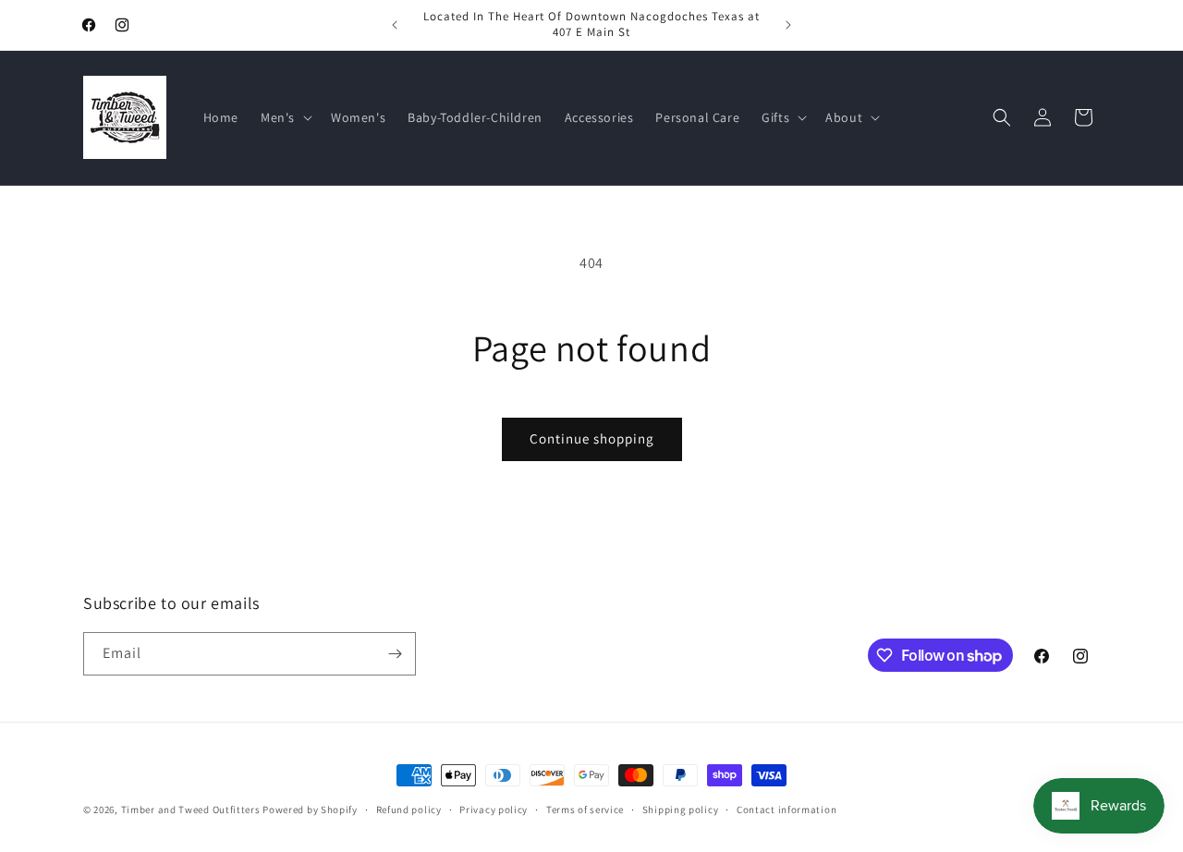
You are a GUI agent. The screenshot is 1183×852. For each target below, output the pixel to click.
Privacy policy (493, 809)
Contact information (786, 809)
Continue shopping (592, 438)
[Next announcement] (788, 25)
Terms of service (585, 809)
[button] (285, 117)
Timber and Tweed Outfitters (191, 809)
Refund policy (409, 809)
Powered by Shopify (310, 809)
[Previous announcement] (394, 25)
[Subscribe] (394, 654)
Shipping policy (680, 809)
